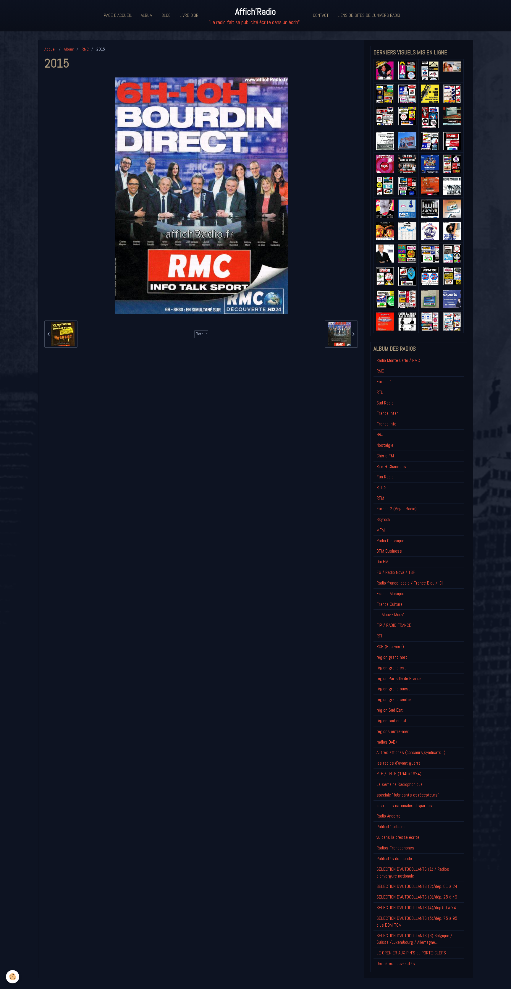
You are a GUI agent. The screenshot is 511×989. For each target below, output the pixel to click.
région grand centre (393, 699)
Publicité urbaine (390, 826)
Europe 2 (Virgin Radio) (396, 509)
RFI (379, 636)
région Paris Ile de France (398, 678)
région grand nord (391, 657)
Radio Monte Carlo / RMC (398, 360)
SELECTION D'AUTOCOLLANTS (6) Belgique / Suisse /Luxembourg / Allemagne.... (414, 939)
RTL (379, 392)
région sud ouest (391, 721)
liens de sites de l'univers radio (368, 15)
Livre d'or (189, 15)
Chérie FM (385, 456)
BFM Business (389, 551)
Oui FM (382, 562)
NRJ (379, 434)
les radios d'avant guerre (398, 763)
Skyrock (383, 519)
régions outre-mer (392, 731)
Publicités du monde (394, 858)
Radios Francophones (395, 848)
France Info (386, 424)
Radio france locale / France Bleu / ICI (409, 583)
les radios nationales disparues (404, 805)
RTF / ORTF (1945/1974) (398, 774)
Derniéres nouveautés (395, 963)
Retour (201, 333)
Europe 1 (384, 381)
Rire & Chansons (391, 466)
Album (147, 15)
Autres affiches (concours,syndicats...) (410, 752)
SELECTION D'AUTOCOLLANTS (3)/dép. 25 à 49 (416, 897)
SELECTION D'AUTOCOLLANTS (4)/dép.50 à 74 (416, 907)
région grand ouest (393, 689)
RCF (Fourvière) (390, 646)
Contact (321, 15)
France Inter (387, 413)
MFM (380, 530)
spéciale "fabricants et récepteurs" (407, 795)
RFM (380, 498)
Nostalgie (384, 445)
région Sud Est (389, 710)
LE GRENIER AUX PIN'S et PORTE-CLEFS (411, 953)
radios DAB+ (387, 742)
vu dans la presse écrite (397, 837)
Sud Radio (385, 403)
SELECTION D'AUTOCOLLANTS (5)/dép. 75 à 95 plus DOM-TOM (416, 921)
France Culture (389, 604)
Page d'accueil (118, 15)
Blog (166, 15)
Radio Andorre (388, 816)
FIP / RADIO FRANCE (393, 625)
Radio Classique (390, 541)
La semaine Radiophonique (399, 784)
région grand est (391, 668)
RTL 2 (381, 487)
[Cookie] (12, 976)
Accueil (50, 49)
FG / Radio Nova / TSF (395, 572)
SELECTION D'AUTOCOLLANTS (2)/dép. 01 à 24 (416, 886)
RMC (85, 49)
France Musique (390, 593)
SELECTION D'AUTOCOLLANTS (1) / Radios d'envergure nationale (412, 872)
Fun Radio (385, 477)
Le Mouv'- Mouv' (390, 614)
